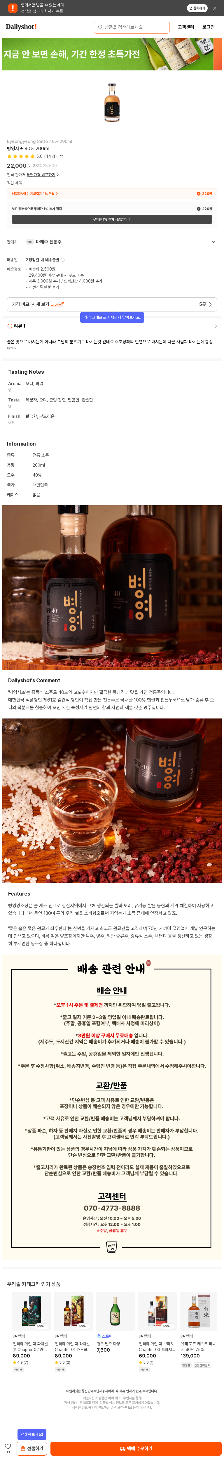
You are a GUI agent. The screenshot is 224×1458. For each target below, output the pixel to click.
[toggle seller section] (213, 241)
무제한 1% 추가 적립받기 (110, 219)
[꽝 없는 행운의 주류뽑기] (112, 54)
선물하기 (35, 1448)
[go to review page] (215, 326)
